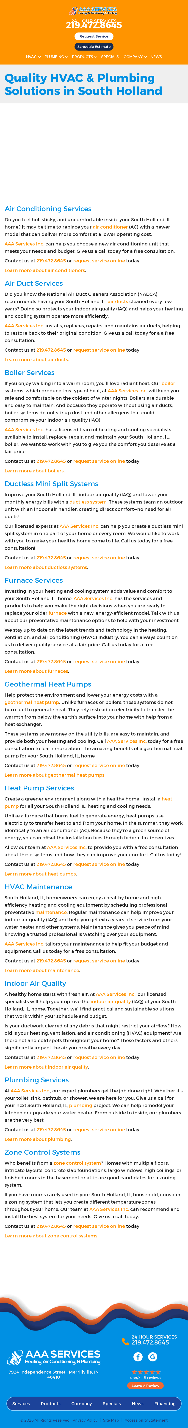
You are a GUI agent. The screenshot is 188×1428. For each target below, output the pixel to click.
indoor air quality (111, 1001)
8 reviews (152, 1378)
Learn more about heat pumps (40, 874)
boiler (168, 383)
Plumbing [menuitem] (54, 57)
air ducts (118, 301)
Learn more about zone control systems (51, 1236)
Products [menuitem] (82, 57)
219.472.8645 (94, 25)
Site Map (111, 1420)
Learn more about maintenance (42, 970)
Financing (165, 1404)
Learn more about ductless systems (46, 567)
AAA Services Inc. (24, 244)
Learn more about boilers (34, 471)
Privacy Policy (85, 1420)
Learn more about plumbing (38, 1139)
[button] (39, 57)
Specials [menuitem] (110, 57)
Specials (112, 1404)
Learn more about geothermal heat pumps (55, 775)
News (138, 1404)
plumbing (80, 1105)
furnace (58, 613)
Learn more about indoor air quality (46, 1067)
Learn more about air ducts (36, 359)
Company (81, 1404)
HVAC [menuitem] (31, 57)
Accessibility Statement (146, 1420)
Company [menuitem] (133, 57)
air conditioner (110, 227)
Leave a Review (145, 1385)
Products (51, 1404)
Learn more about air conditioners (45, 270)
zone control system (77, 1163)
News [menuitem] (156, 57)
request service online (99, 261)
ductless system (88, 502)
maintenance (51, 912)
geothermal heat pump (32, 702)
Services (21, 1404)
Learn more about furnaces (36, 671)
